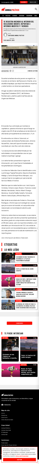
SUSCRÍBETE (24, 2)
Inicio (3, 381)
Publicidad (4, 411)
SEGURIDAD (29, 15)
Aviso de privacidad (7, 388)
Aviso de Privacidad (22, 456)
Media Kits (7, 373)
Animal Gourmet (6, 398)
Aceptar (19, 460)
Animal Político (5, 396)
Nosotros (4, 383)
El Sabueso (4, 400)
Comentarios (19, 296)
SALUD (36, 15)
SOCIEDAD (21, 15)
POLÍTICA (7, 15)
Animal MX (4, 402)
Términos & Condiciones (21, 424)
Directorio (4, 385)
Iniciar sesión (33, 2)
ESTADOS (14, 15)
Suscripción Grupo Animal (9, 413)
